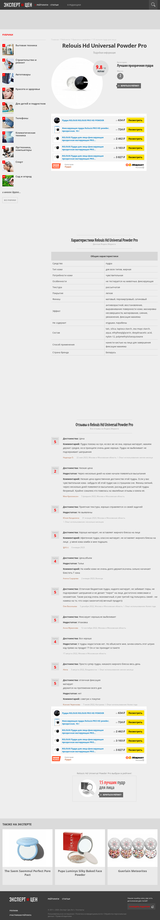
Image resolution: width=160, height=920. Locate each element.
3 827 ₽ (119, 157)
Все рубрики (10, 200)
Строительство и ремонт (26, 61)
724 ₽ (120, 129)
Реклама (14, 910)
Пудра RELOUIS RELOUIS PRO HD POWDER (83, 120)
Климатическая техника (25, 134)
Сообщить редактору (139, 906)
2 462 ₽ (119, 138)
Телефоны (22, 118)
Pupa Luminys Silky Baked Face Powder (80, 873)
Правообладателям (64, 916)
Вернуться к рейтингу (128, 85)
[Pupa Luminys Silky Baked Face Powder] (80, 848)
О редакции (74, 4)
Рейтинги (42, 4)
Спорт (19, 161)
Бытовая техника (26, 45)
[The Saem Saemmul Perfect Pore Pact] (27, 848)
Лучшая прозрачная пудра (135, 65)
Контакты (80, 910)
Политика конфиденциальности (89, 914)
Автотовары (23, 74)
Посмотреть (135, 120)
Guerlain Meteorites (132, 871)
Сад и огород (24, 176)
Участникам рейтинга (20, 915)
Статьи (54, 4)
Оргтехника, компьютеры (24, 148)
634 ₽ (120, 120)
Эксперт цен (18, 5)
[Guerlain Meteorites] (133, 848)
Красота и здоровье (28, 89)
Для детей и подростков (31, 103)
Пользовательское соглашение (61, 914)
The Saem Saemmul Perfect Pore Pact (28, 873)
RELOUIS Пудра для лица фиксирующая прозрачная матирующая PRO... (83, 139)
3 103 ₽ (119, 148)
